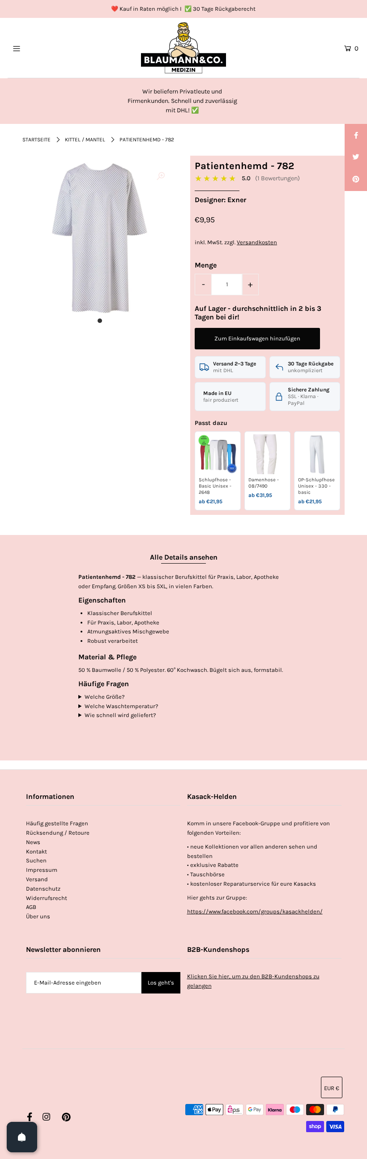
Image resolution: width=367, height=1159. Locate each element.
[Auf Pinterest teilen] (356, 180)
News (33, 842)
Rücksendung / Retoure (58, 832)
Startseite (36, 139)
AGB (31, 907)
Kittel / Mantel (85, 139)
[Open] (22, 1137)
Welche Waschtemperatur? (121, 706)
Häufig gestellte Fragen (57, 823)
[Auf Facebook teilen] (356, 135)
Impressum (41, 869)
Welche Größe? (104, 696)
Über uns (38, 916)
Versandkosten (257, 242)
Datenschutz (43, 888)
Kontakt (36, 851)
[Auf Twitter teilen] (356, 157)
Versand (37, 879)
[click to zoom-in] (161, 177)
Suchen (36, 860)
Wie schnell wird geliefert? (120, 715)
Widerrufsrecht (46, 898)
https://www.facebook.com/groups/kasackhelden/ (255, 911)
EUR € (331, 1088)
